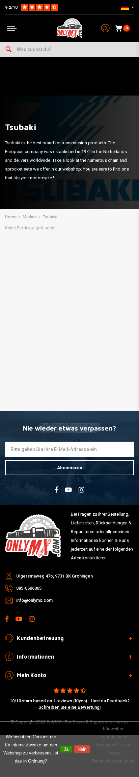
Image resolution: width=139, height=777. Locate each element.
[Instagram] (81, 490)
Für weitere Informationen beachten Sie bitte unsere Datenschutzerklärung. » (114, 749)
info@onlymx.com (34, 600)
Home (11, 217)
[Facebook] (56, 490)
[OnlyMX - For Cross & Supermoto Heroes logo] (69, 28)
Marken (30, 217)
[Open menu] (12, 28)
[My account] (105, 28)
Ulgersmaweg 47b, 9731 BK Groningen (54, 576)
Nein (82, 749)
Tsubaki (50, 217)
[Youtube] (68, 490)
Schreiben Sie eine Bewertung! (69, 707)
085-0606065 (28, 588)
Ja (66, 749)
